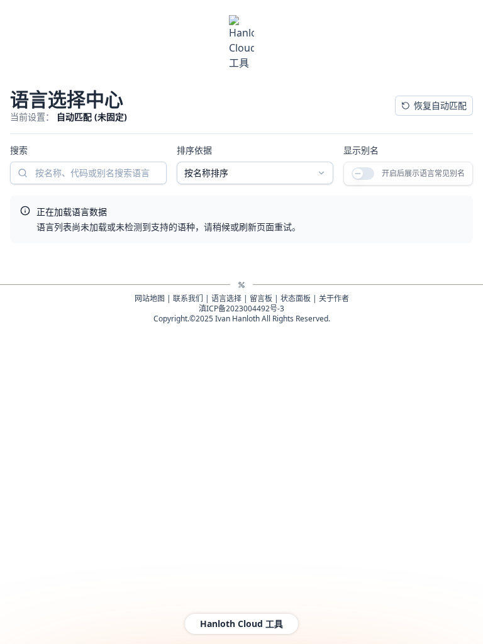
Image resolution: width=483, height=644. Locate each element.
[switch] (29, 224)
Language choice (193, 361)
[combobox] (372, 173)
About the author (374, 361)
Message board (258, 361)
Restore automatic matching (407, 105)
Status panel (315, 361)
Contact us (136, 361)
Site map (94, 361)
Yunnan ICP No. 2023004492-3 (241, 371)
